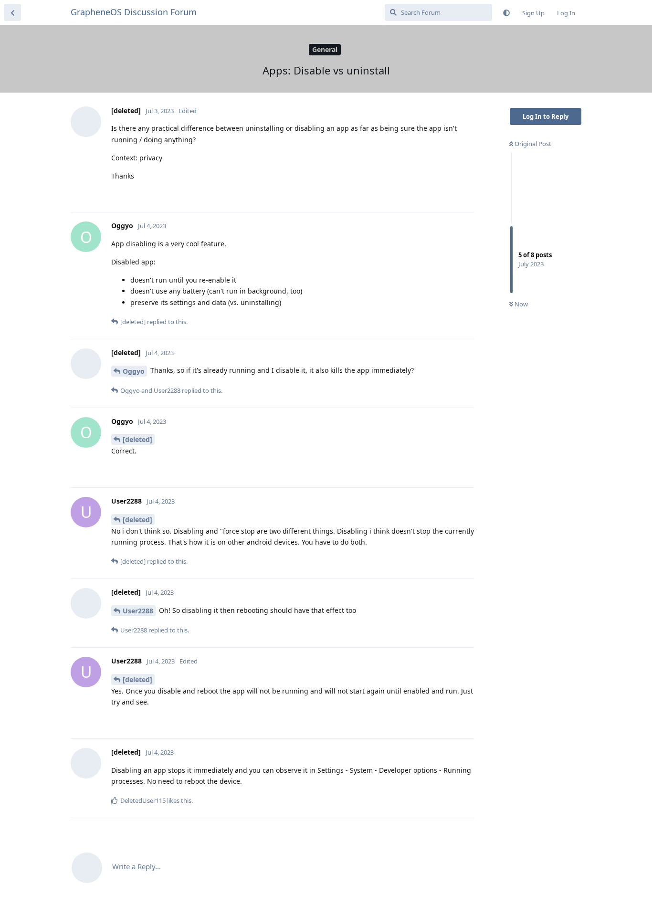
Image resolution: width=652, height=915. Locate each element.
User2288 (138, 610)
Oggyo (134, 371)
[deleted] (137, 439)
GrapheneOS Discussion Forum (134, 12)
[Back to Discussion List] (12, 12)
